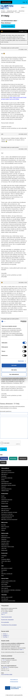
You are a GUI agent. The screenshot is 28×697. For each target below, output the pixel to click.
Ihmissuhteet (4, 493)
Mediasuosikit (4, 550)
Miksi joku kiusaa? (5, 510)
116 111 (4, 660)
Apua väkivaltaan (5, 591)
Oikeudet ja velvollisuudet (6, 573)
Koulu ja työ (4, 553)
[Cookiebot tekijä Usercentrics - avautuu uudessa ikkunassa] (20, 321)
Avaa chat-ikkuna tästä (6, 674)
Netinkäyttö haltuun (5, 541)
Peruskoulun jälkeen (5, 559)
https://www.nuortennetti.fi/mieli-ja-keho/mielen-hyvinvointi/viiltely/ (14, 98)
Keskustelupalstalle (6, 2)
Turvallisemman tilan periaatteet (9, 625)
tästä (21, 649)
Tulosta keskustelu (8, 26)
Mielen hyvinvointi (5, 526)
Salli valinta (14, 369)
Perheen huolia (4, 503)
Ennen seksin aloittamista (6, 478)
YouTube (5, 637)
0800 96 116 (6, 667)
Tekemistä (4, 594)
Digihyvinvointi (4, 535)
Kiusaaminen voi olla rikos (7, 514)
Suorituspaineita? (5, 481)
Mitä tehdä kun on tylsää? (6, 568)
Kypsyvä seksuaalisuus (6, 470)
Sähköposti (23, 458)
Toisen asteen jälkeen (6, 561)
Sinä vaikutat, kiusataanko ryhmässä (9, 512)
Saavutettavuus (14, 679)
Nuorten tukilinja (4, 582)
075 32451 (5, 613)
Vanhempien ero (4, 501)
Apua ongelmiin (4, 588)
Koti (2, 572)
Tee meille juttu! (4, 599)
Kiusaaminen (4, 506)
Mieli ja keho (4, 522)
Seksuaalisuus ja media (6, 483)
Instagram (5, 635)
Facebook (4, 458)
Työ (2, 563)
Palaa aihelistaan (6, 23)
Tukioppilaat (4, 555)
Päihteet (3, 530)
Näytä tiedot (21, 361)
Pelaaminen (3, 539)
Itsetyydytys (3, 476)
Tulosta (3, 462)
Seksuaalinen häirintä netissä (7, 546)
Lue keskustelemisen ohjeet (9, 20)
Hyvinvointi (3, 528)
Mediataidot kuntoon (5, 537)
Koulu (2, 557)
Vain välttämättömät (14, 374)
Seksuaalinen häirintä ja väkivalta (8, 485)
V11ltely (17, 12)
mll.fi (2, 614)
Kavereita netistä (5, 543)
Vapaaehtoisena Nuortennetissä (8, 600)
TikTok (4, 634)
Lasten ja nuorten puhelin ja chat (8, 581)
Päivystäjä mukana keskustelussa (12, 11)
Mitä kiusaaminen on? (6, 508)
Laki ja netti (3, 548)
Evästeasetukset (14, 681)
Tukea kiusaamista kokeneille (7, 516)
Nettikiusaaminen (5, 544)
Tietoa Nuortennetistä (6, 617)
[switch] (24, 347)
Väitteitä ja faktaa (5, 490)
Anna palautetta (5, 622)
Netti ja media (4, 533)
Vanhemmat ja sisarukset (6, 499)
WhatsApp (13, 458)
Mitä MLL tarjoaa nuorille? (7, 597)
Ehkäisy (3, 479)
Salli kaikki (14, 365)
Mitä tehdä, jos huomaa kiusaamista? (9, 519)
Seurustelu (3, 497)
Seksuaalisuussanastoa (6, 489)
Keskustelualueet (12, 11)
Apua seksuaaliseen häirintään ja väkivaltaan (11, 590)
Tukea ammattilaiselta (6, 586)
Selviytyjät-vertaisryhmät (6, 517)
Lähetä (3, 449)
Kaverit (2, 496)
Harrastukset (4, 570)
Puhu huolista (4, 584)
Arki (2, 566)
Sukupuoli (3, 487)
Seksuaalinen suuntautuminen (7, 472)
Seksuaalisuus (5, 468)
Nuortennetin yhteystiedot (7, 619)
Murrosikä (3, 525)
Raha (2, 575)
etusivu (3, 11)
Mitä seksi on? (4, 474)
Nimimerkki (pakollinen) (5, 411)
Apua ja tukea (4, 578)
